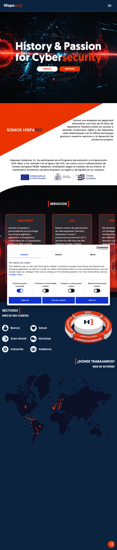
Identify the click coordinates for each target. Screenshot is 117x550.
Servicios (70, 69)
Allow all (91, 300)
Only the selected (59, 300)
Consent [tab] (24, 254)
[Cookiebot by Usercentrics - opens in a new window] (98, 248)
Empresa (47, 69)
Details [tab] (58, 254)
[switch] (45, 290)
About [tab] (93, 254)
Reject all (25, 300)
